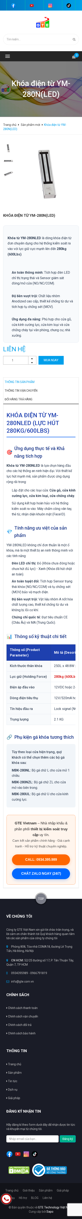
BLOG (34, 1198)
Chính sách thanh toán (22, 1008)
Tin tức (12, 1081)
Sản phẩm (46, 1190)
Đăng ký (67, 1139)
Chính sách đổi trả (19, 1025)
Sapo (49, 1211)
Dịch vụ (12, 1089)
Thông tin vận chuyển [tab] (21, 390)
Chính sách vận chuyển (22, 1016)
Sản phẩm (14, 1072)
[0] (74, 55)
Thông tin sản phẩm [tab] (19, 382)
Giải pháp (13, 1098)
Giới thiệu (29, 1190)
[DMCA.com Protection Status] (19, 1170)
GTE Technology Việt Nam (55, 1207)
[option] (8, 148)
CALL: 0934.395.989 (41, 859)
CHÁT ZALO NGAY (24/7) (41, 873)
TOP (41, 899)
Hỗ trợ (23, 1198)
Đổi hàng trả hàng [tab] (18, 399)
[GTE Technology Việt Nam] (41, 22)
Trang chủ (12, 1190)
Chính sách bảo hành (21, 1033)
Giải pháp (63, 1190)
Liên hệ (47, 1198)
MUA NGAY (51, 360)
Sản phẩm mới (30, 124)
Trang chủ (14, 1064)
